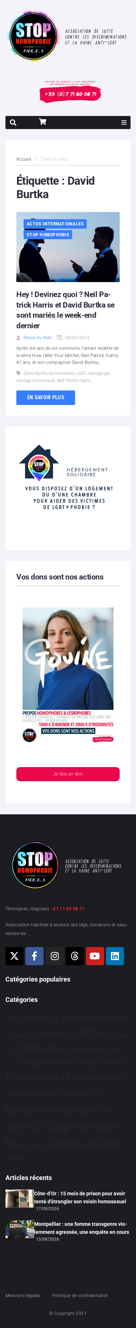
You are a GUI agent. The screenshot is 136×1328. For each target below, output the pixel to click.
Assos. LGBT (66, 1034)
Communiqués (42, 1048)
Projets (42, 1111)
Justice (20, 1093)
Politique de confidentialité (79, 1295)
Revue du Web (37, 337)
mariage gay (99, 373)
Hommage (48, 1079)
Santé (89, 1110)
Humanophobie (93, 1077)
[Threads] (75, 956)
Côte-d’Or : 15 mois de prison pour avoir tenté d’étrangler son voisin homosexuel (80, 1197)
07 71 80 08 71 (69, 908)
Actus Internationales (55, 223)
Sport (38, 1127)
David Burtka (35, 373)
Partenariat (47, 1095)
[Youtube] (95, 956)
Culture (79, 1048)
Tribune (39, 1145)
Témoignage (73, 1144)
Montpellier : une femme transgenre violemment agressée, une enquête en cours (81, 1228)
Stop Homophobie (47, 234)
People (73, 1093)
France (19, 1077)
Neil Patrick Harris (74, 380)
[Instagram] (55, 956)
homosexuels (61, 373)
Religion (66, 1111)
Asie (31, 1035)
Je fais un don (68, 774)
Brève (10, 1049)
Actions (19, 1018)
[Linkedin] (115, 956)
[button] (124, 122)
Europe (29, 1062)
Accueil (24, 159)
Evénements (59, 1063)
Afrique (15, 1035)
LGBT (81, 373)
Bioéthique (112, 1035)
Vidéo (110, 1144)
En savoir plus (45, 397)
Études (14, 1157)
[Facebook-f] (34, 956)
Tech (25, 1145)
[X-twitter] (14, 956)
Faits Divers (101, 1062)
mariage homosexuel (35, 380)
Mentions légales (22, 1295)
